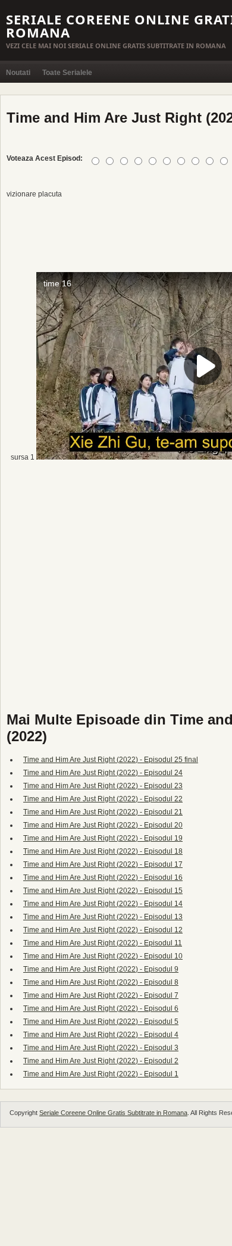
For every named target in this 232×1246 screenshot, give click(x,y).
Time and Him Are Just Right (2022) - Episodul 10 (103, 956)
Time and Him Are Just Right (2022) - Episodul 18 (103, 851)
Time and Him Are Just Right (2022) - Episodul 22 (103, 799)
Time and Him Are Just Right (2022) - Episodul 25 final (110, 759)
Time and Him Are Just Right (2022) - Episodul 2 (100, 1061)
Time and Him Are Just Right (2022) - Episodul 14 (103, 904)
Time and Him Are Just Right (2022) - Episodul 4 (100, 1034)
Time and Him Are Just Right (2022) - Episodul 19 (103, 838)
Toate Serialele (67, 72)
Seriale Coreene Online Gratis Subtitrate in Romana (113, 1112)
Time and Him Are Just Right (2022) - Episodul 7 (100, 995)
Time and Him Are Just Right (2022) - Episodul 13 (103, 917)
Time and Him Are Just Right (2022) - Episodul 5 (100, 1021)
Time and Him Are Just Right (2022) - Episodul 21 (103, 812)
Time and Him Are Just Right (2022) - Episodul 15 (103, 890)
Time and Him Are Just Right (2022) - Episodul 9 (100, 969)
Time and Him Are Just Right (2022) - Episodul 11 (102, 943)
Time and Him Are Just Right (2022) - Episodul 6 (100, 1008)
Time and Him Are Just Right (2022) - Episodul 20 (103, 825)
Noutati (18, 72)
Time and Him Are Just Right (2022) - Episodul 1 (100, 1074)
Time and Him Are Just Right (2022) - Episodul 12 (103, 930)
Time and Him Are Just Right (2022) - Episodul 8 (100, 982)
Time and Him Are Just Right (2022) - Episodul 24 (103, 773)
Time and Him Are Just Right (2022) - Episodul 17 (103, 864)
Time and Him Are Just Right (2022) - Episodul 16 (103, 877)
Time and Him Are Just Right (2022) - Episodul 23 (103, 786)
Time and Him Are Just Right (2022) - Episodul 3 (100, 1048)
